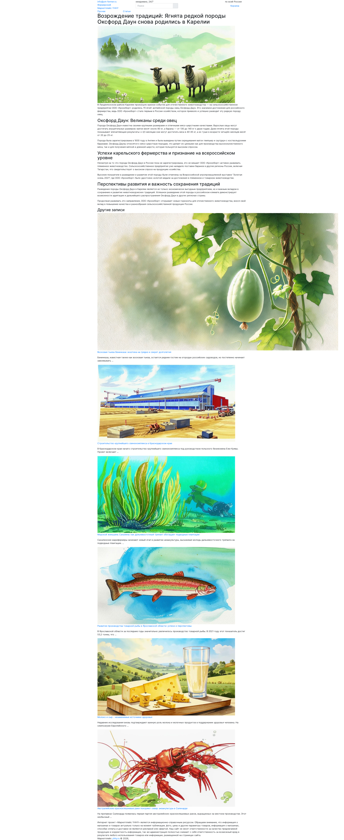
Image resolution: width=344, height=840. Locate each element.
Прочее (101, 11)
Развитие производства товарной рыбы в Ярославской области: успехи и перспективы (144, 626)
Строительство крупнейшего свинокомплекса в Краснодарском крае (134, 443)
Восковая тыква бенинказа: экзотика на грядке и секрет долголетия (134, 352)
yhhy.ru (116, 838)
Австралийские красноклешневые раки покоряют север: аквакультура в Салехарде (142, 808)
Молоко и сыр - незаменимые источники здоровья (124, 717)
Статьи (127, 11)
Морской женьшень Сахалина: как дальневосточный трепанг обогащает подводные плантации (148, 534)
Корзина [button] (233, 5)
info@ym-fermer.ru (107, 1)
